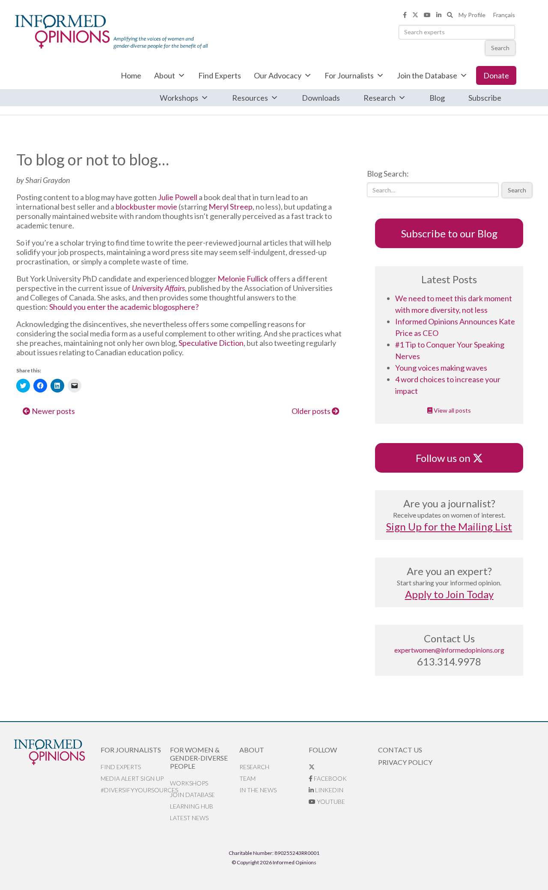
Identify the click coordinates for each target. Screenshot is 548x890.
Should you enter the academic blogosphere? (124, 307)
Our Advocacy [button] (277, 75)
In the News (258, 790)
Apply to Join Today (449, 594)
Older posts (312, 411)
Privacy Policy (405, 762)
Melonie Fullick (242, 278)
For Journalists (349, 75)
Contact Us (400, 750)
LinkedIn (328, 790)
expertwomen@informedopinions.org (449, 650)
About (164, 75)
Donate (496, 75)
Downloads (321, 97)
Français (504, 14)
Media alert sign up (132, 778)
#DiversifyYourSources (135, 790)
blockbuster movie (146, 206)
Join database (192, 794)
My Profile (472, 14)
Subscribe (484, 97)
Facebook (330, 778)
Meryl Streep (230, 206)
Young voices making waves (441, 367)
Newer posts (52, 411)
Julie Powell (177, 197)
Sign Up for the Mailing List (449, 526)
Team (247, 778)
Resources (250, 97)
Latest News (189, 817)
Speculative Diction (211, 343)
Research (379, 97)
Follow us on (447, 458)
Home (131, 75)
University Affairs (158, 288)
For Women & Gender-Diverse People (199, 758)
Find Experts (219, 75)
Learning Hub (191, 806)
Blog (437, 97)
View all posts (451, 410)
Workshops (179, 97)
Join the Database (427, 75)
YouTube (330, 801)
